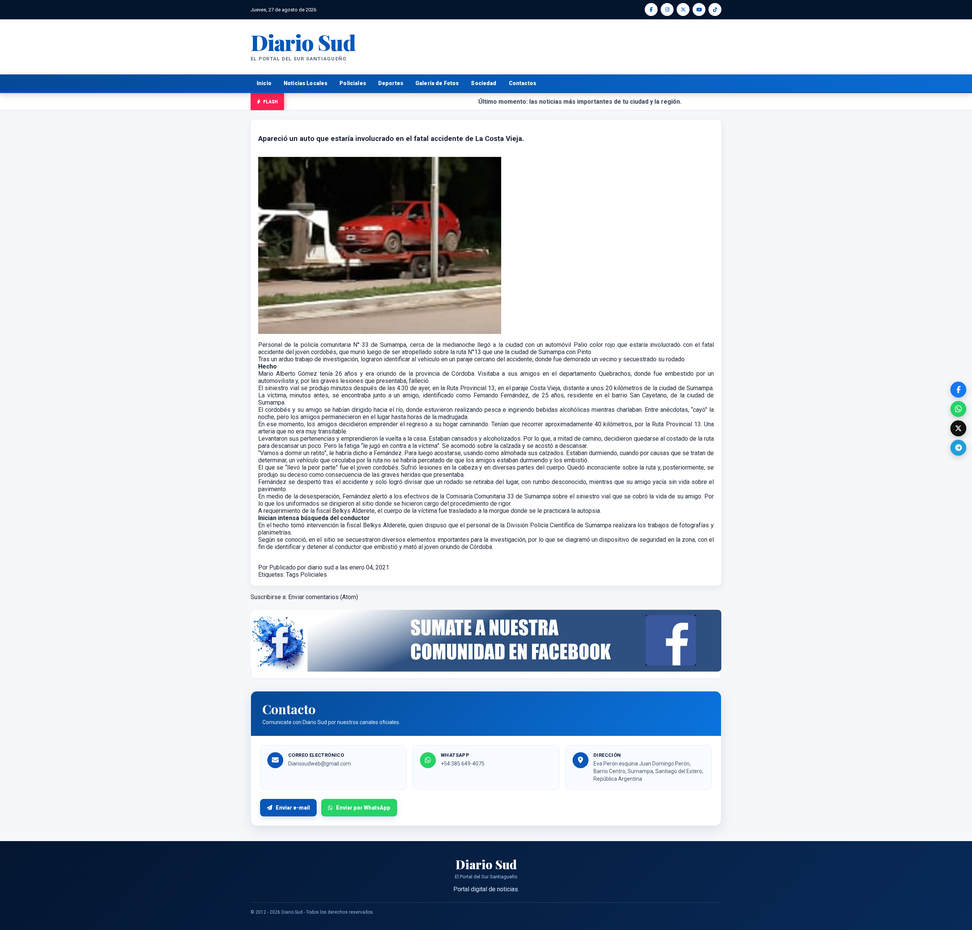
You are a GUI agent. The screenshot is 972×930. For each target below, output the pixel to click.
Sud (303, 42)
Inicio (264, 83)
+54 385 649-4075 (462, 764)
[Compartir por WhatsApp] (958, 409)
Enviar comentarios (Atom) (323, 597)
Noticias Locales (305, 83)
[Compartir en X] (958, 428)
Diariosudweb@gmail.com (319, 764)
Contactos (522, 83)
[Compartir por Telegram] (958, 448)
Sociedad (483, 83)
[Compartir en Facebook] (958, 389)
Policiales (352, 83)
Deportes (390, 83)
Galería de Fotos (437, 83)
